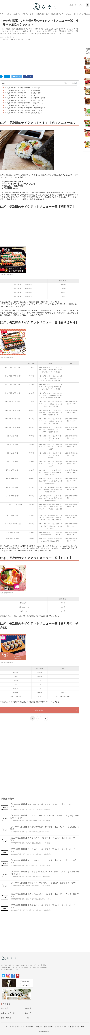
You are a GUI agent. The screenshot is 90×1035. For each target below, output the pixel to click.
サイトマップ (10, 1027)
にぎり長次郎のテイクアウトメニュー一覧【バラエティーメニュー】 (27, 100)
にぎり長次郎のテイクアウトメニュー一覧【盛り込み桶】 (23, 93)
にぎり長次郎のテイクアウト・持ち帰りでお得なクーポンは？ (25, 110)
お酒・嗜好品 (6, 1018)
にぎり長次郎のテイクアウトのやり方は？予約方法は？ (23, 105)
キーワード (20, 1027)
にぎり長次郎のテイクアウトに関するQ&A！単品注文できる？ (25, 108)
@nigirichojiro (8, 274)
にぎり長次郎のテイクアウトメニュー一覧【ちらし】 (22, 95)
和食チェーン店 (27, 14)
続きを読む (39, 710)
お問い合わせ (48, 1027)
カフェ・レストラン (13, 14)
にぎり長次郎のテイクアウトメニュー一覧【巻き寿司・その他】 (25, 98)
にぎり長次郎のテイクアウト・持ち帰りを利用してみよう (23, 113)
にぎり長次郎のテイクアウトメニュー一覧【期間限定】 (23, 90)
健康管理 (28, 1008)
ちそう (2, 14)
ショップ (28, 1018)
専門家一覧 (75, 1027)
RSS (82, 1027)
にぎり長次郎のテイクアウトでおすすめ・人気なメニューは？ (25, 103)
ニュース (28, 1013)
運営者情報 (29, 1027)
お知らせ (39, 1027)
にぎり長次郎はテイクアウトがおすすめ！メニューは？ (23, 88)
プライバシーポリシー (62, 1027)
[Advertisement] (39, 57)
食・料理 (4, 1008)
